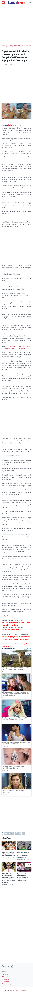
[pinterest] (19, 833)
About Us (5, 977)
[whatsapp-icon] (12, 967)
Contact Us (6, 979)
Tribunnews (10, 616)
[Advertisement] (16, 24)
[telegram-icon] (9, 967)
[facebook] (6, 833)
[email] (23, 833)
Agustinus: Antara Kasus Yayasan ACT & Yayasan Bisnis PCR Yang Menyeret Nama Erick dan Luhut (23, 877)
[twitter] (9, 833)
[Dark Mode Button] (30, 3)
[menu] (3, 2)
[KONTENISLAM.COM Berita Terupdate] (16, 2)
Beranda (5, 974)
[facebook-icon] (3, 967)
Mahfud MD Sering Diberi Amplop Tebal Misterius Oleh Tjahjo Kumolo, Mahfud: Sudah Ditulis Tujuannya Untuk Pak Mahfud (8, 878)
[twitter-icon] (6, 967)
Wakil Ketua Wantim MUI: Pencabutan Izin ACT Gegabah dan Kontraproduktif (23, 855)
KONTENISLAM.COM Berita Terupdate (19, 990)
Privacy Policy (7, 984)
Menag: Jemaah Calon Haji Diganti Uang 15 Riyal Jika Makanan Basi (8, 854)
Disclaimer (6, 981)
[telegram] (16, 833)
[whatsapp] (12, 833)
